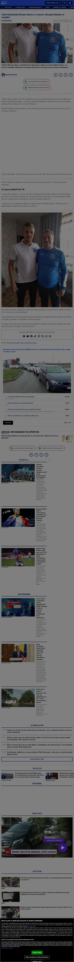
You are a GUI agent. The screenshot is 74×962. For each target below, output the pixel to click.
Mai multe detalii (31, 926)
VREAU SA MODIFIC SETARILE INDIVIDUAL (37, 957)
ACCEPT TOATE (37, 952)
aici (57, 932)
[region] (37, 940)
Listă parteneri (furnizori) (7, 948)
